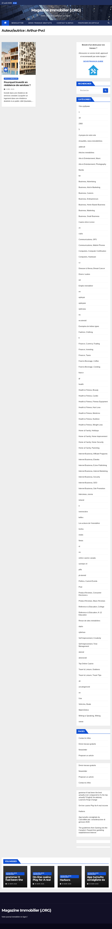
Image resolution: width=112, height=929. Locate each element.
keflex (81, 517)
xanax (81, 721)
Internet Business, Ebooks (89, 459)
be (80, 176)
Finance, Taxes (85, 355)
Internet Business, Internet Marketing (93, 471)
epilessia (82, 309)
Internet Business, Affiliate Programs (93, 454)
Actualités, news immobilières (90, 141)
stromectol (83, 658)
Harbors (82, 811)
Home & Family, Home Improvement (93, 436)
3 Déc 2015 (10, 89)
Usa (80, 698)
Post (80, 587)
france (81, 373)
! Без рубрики (84, 106)
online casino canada (87, 558)
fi (79, 338)
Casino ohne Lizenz (87, 222)
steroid (81, 652)
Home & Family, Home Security (91, 442)
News (81, 541)
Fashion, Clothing (86, 332)
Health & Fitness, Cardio (88, 396)
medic (81, 535)
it (79, 506)
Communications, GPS (88, 239)
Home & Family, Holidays (89, 431)
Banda (81, 170)
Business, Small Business (89, 216)
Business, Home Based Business (92, 205)
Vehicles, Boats (85, 704)
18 (80, 118)
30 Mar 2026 (12, 884)
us (79, 693)
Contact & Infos (65, 23)
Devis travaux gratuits (40, 23)
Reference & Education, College (91, 607)
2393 (81, 124)
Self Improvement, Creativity (90, 638)
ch (79, 228)
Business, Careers (86, 193)
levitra (81, 529)
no (80, 552)
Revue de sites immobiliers (89, 621)
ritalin (81, 626)
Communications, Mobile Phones (92, 245)
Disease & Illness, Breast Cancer (92, 268)
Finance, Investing (86, 349)
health (81, 384)
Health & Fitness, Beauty (88, 390)
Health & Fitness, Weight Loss (91, 425)
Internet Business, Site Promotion (92, 488)
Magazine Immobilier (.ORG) (56, 10)
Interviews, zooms (86, 494)
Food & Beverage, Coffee (89, 361)
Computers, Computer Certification (92, 251)
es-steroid (83, 320)
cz (79, 263)
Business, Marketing (87, 210)
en (80, 292)
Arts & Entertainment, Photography (92, 164)
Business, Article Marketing (89, 187)
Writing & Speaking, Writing (90, 716)
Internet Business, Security (89, 477)
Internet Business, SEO (88, 483)
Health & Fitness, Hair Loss (89, 407)
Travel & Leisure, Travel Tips (90, 675)
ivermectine (83, 512)
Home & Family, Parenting (89, 448)
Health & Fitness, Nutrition (89, 419)
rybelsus (82, 632)
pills (80, 569)
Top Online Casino (86, 664)
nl (79, 546)
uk (79, 681)
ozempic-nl (83, 564)
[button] (108, 23)
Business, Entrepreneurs (88, 199)
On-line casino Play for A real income (93, 806)
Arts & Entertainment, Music (90, 158)
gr (79, 378)
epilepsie (82, 303)
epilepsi (82, 297)
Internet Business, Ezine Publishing (93, 465)
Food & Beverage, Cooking (89, 367)
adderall (82, 147)
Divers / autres (84, 274)
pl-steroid (82, 575)
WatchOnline (84, 710)
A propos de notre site (87, 135)
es (79, 315)
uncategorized (84, 687)
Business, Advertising (87, 181)
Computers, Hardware (87, 257)
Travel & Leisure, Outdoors (89, 669)
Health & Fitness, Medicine (89, 413)
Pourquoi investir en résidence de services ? (17, 84)
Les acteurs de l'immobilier (89, 523)
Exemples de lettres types (89, 326)
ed (80, 280)
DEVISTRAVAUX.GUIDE (93, 61)
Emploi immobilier (86, 286)
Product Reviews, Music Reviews (92, 601)
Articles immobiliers (11, 78)
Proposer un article (88, 23)
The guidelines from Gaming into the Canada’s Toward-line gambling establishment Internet (93, 830)
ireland (81, 500)
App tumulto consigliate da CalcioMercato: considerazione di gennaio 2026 (92, 819)
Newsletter (17, 23)
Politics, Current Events (88, 581)
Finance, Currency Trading (89, 344)
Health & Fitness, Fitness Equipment (93, 402)
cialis (81, 234)
